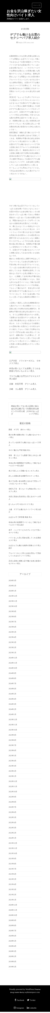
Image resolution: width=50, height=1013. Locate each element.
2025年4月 (12, 637)
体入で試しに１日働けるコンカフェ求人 (24, 471)
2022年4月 (12, 822)
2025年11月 (13, 601)
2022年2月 (12, 833)
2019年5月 (12, 967)
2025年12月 (13, 596)
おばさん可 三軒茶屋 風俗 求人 (20, 517)
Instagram (20, 1008)
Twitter (32, 1000)
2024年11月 (13, 663)
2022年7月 (12, 807)
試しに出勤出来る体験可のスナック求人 (24, 476)
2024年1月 (12, 714)
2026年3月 (12, 580)
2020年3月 (12, 951)
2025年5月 (12, 632)
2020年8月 (12, 925)
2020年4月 (12, 946)
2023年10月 (13, 730)
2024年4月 (12, 699)
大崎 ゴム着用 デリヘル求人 (22, 389)
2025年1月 (12, 653)
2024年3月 (12, 704)
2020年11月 (13, 910)
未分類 (26, 29)
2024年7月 (12, 683)
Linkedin (32, 1008)
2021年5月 (12, 879)
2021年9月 (12, 859)
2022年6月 (12, 812)
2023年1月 (12, 776)
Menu (37, 6)
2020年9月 (12, 920)
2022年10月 (13, 792)
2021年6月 (12, 874)
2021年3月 (12, 889)
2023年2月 (12, 771)
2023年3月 (12, 766)
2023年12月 (13, 719)
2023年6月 (12, 750)
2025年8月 (12, 617)
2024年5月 (12, 694)
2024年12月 (13, 658)
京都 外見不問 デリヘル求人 (22, 384)
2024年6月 (12, 689)
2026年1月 (12, 591)
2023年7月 (12, 745)
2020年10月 (13, 915)
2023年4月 (12, 761)
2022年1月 (12, 838)
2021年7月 (12, 869)
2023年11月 (13, 725)
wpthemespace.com (32, 992)
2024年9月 (12, 673)
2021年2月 (12, 895)
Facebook (20, 1000)
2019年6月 (12, 961)
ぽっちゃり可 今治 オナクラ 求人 (21, 504)
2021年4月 (12, 884)
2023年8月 (12, 740)
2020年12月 (13, 905)
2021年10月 (13, 853)
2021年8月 (12, 864)
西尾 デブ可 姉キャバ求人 (20, 430)
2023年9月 (12, 735)
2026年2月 (12, 586)
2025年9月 (12, 611)
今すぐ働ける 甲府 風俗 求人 (19, 450)
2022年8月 (12, 802)
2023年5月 (12, 756)
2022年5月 (12, 817)
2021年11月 (13, 848)
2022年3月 (12, 828)
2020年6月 (12, 936)
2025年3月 (12, 642)
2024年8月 (12, 678)
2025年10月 (13, 606)
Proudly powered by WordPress (21, 989)
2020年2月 (12, 956)
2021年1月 (12, 900)
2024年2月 (12, 709)
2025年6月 (12, 627)
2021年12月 (13, 843)
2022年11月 (13, 786)
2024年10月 (13, 668)
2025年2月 (12, 647)
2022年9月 (12, 797)
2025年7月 (12, 622)
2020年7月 (12, 931)
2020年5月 (12, 941)
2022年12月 (13, 781)
